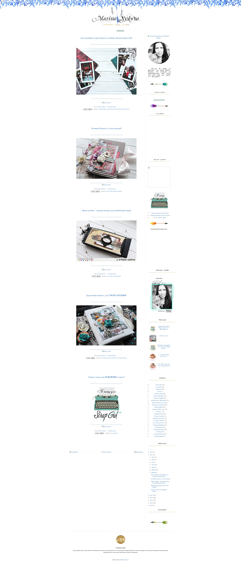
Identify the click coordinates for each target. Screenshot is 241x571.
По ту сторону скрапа (160, 217)
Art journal (159, 387)
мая (152, 462)
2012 (151, 505)
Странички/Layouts (158, 429)
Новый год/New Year (158, 409)
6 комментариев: (111, 355)
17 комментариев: (111, 107)
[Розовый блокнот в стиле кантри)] (106, 185)
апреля (153, 465)
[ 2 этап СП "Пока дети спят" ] (164, 355)
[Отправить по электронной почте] (84, 109)
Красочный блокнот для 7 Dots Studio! (106, 295)
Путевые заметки (159, 416)
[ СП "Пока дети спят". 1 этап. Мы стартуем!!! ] (163, 365)
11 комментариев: (111, 274)
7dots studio (109, 191)
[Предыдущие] (139, 452)
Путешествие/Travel (124, 109)
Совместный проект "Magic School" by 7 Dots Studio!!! (163, 327)
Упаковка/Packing (159, 434)
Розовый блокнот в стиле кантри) (106, 128)
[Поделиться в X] (88, 109)
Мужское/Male (159, 407)
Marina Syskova (124, 560)
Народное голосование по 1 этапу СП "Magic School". (163, 346)
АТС (158, 391)
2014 (151, 500)
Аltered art (158, 389)
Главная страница (106, 452)
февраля (153, 470)
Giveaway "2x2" (163, 336)
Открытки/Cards (158, 414)
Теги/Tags (158, 432)
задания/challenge (122, 358)
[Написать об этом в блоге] (86, 109)
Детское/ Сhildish (158, 398)
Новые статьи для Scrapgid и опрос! (106, 377)
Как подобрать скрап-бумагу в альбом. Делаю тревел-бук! (106, 38)
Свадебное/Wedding (158, 425)
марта (153, 467)
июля (153, 457)
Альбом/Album (102, 109)
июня (153, 459)
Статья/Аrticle (114, 433)
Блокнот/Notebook (117, 191)
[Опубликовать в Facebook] (89, 109)
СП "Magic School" (158, 420)
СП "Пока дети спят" (159, 423)
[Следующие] (73, 452)
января (153, 472)
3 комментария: (112, 431)
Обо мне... (159, 411)
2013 (151, 503)
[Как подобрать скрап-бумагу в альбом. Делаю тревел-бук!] (106, 102)
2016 (151, 495)
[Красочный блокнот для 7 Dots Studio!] (106, 351)
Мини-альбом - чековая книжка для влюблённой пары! (106, 210)
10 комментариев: (111, 189)
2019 (151, 452)
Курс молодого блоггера (159, 402)
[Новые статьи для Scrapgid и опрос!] (106, 426)
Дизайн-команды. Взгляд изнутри (160, 215)
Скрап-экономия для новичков (160, 213)
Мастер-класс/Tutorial (112, 109)
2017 (151, 455)
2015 (151, 498)
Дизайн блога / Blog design (158, 400)
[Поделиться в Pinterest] (91, 109)
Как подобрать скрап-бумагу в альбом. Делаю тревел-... (159, 475)
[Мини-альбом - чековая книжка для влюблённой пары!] (106, 269)
